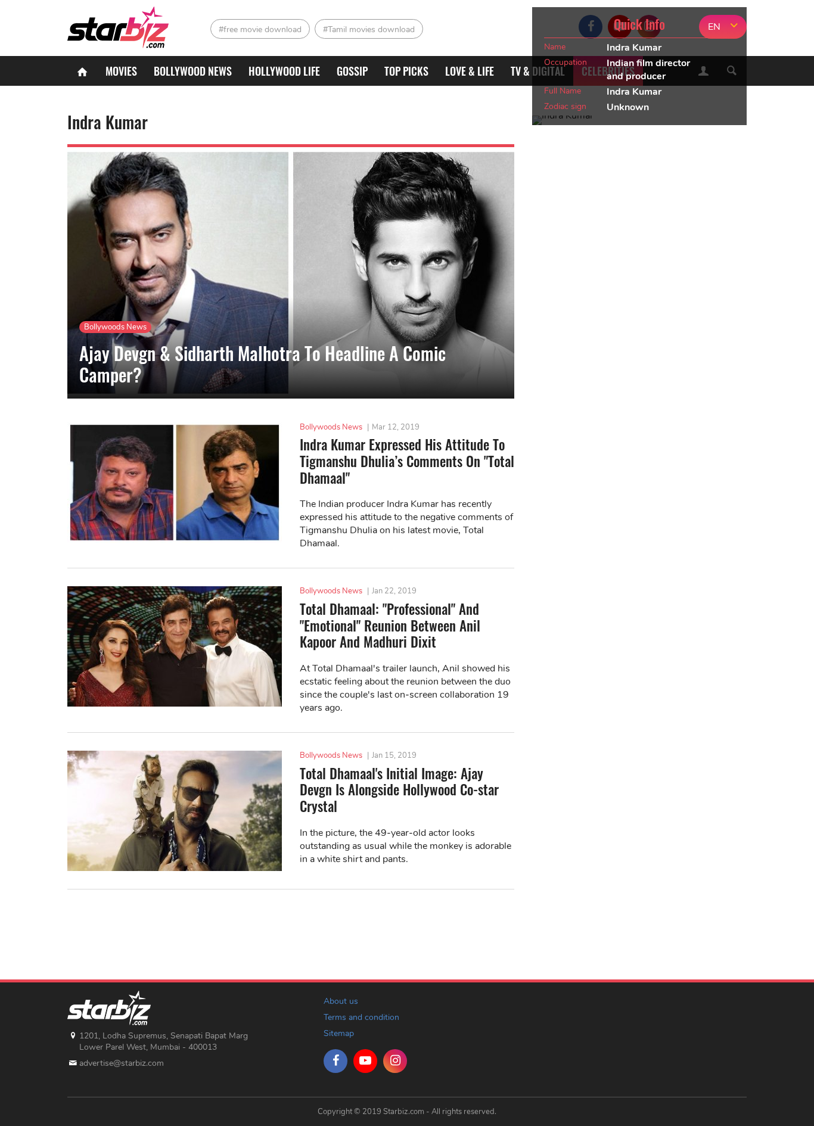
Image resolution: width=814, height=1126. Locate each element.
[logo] (119, 24)
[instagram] (395, 1061)
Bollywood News (193, 71)
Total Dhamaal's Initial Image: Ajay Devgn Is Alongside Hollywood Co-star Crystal (399, 790)
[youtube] (365, 1061)
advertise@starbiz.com (121, 1063)
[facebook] (335, 1061)
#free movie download (260, 29)
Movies (121, 71)
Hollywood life (284, 71)
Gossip (352, 71)
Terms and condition (361, 1017)
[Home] (82, 71)
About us (341, 1001)
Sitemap (339, 1033)
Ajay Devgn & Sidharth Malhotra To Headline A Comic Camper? (262, 364)
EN (714, 26)
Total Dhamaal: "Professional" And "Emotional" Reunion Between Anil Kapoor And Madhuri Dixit (390, 626)
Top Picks (406, 71)
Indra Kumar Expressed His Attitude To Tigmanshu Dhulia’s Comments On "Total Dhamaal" (407, 461)
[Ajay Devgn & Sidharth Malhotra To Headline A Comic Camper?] (290, 273)
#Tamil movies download (369, 29)
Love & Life (469, 71)
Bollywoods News (115, 327)
